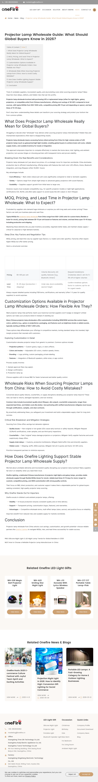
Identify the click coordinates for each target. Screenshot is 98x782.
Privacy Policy (30, 776)
